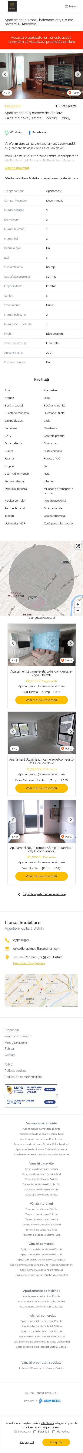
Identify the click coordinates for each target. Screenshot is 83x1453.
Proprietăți (12, 1030)
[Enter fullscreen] (78, 546)
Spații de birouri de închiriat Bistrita (41, 1326)
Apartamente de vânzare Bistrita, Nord (42, 1133)
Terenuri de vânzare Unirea (41, 1229)
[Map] (41, 578)
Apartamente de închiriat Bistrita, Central (41, 1301)
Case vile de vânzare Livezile (41, 1189)
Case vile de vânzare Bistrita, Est (41, 1184)
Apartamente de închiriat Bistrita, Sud (41, 1306)
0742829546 (21, 940)
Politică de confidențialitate (23, 1077)
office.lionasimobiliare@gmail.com (36, 948)
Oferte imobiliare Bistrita (22, 178)
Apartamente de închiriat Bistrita (41, 1296)
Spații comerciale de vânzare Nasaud (41, 1269)
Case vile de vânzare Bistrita (41, 1168)
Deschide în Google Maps (29, 963)
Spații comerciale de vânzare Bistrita (41, 1254)
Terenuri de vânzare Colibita (41, 1214)
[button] (5, 74)
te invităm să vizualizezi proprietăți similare (41, 42)
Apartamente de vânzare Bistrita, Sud (41, 1139)
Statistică (43, 1431)
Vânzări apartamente (41, 1123)
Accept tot (56, 1442)
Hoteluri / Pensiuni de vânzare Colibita (41, 1368)
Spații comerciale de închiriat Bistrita (41, 1321)
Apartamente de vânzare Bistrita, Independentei (41, 1154)
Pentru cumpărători (18, 1036)
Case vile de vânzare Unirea (42, 1194)
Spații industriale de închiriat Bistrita (41, 1331)
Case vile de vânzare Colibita (41, 1179)
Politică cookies (15, 1070)
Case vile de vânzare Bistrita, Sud (41, 1174)
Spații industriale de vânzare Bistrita (41, 1249)
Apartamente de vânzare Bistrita (41, 1128)
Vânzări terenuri (41, 1203)
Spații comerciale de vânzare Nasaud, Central (42, 1274)
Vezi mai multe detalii (41, 700)
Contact (10, 1055)
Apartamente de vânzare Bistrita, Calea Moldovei (42, 1144)
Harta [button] (75, 92)
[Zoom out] (78, 610)
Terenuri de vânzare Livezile (41, 1219)
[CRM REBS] (49, 1401)
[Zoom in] (78, 604)
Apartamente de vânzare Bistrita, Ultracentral (41, 1149)
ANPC (9, 1064)
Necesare (24, 1431)
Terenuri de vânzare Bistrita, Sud (41, 1234)
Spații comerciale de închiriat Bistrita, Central (41, 1346)
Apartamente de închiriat (41, 1291)
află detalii (47, 1423)
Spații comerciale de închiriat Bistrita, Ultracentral (41, 1341)
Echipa (9, 1048)
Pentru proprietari (17, 1042)
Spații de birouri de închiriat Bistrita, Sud (42, 1336)
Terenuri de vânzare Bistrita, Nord (41, 1224)
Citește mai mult (17, 168)
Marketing (63, 1431)
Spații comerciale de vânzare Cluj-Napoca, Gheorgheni (41, 1264)
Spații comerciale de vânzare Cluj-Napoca (42, 1259)
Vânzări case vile (41, 1163)
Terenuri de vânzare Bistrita (41, 1209)
